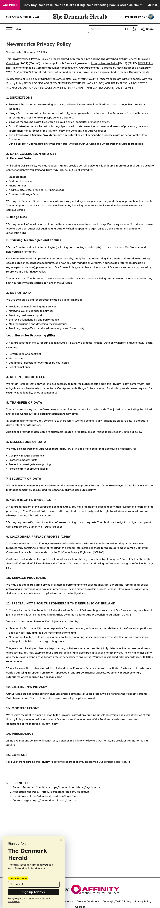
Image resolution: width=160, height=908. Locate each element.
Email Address (18, 878)
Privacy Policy (142, 901)
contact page (112, 761)
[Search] (126, 29)
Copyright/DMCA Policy (116, 901)
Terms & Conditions (87, 901)
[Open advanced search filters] (134, 29)
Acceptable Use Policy (104, 63)
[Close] (61, 840)
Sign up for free (34, 892)
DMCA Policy (145, 63)
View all (152, 4)
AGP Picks (10, 5)
